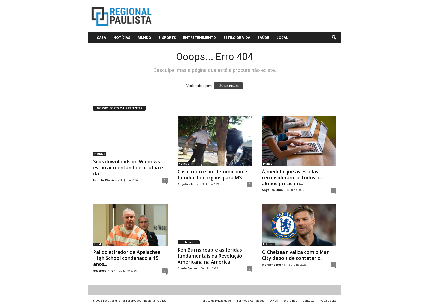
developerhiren (104, 270)
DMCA (274, 300)
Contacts (308, 300)
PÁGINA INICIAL (228, 85)
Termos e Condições (250, 300)
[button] (333, 37)
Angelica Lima (188, 184)
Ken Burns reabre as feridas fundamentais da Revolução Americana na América (210, 256)
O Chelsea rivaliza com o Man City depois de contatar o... (296, 255)
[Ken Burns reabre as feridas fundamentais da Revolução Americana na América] (215, 224)
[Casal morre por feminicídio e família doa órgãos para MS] (215, 141)
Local (282, 37)
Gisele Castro (187, 268)
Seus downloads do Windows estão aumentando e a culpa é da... (128, 167)
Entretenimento (199, 37)
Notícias (121, 37)
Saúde (263, 37)
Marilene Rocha (273, 264)
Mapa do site (328, 300)
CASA (101, 37)
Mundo (144, 37)
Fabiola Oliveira (104, 180)
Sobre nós (290, 300)
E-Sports (167, 37)
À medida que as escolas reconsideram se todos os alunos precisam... (292, 177)
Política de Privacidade (216, 300)
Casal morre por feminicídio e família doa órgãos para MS (212, 174)
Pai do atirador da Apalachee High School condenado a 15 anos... (126, 258)
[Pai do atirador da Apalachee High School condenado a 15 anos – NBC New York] (130, 225)
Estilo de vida (236, 37)
